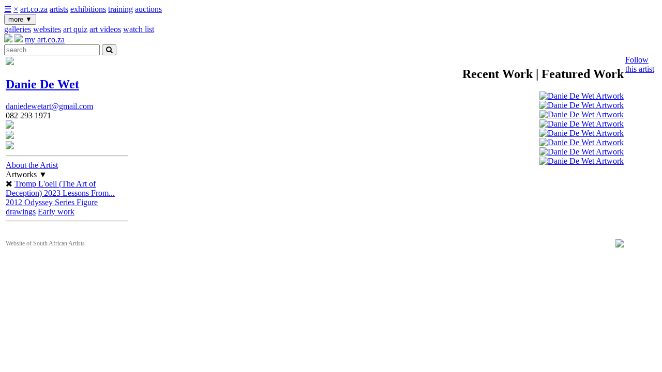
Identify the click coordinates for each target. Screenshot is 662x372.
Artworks (26, 174)
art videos (105, 29)
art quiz (75, 29)
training (120, 9)
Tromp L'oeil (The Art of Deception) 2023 (51, 188)
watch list (138, 29)
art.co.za (34, 9)
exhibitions (88, 9)
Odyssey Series (50, 202)
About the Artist (32, 165)
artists (59, 9)
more (20, 19)
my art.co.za (45, 39)
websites (47, 29)
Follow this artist (639, 64)
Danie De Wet (42, 84)
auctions (148, 9)
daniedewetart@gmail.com (49, 106)
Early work (56, 211)
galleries (17, 29)
